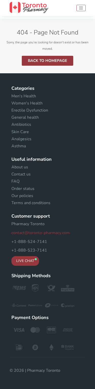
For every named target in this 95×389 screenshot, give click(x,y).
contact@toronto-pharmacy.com (40, 233)
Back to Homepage (47, 60)
